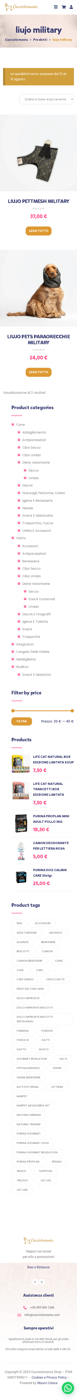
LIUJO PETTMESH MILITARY (38, 201)
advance (55, 933)
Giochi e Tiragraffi (36, 614)
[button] (56, 7)
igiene (57, 1068)
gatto (21, 1049)
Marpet (22, 1096)
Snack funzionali (42, 599)
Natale (27, 508)
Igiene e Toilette (35, 621)
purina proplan (28, 1162)
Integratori (25, 644)
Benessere (30, 561)
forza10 (47, 1031)
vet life (46, 1180)
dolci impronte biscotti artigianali (35, 1019)
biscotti (23, 951)
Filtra (22, 721)
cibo (39, 970)
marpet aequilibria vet (33, 1105)
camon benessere (30, 961)
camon (47, 951)
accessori (43, 923)
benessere (48, 942)
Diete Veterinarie (36, 462)
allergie (23, 942)
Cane (20, 424)
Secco (34, 470)
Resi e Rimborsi (38, 1267)
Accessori (30, 546)
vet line (22, 1190)
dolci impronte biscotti (35, 1008)
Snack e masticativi (37, 515)
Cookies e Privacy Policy (49, 1377)
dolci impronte (28, 998)
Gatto (21, 538)
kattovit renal (28, 1087)
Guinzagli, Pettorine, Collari (43, 493)
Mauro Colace (47, 1383)
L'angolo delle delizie (32, 651)
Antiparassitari (34, 440)
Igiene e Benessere (37, 500)
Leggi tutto (38, 231)
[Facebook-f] (35, 1282)
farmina (23, 1031)
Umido (34, 478)
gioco (44, 1049)
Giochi (27, 485)
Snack (27, 629)
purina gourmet (29, 1133)
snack (21, 1171)
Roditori (22, 667)
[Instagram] (42, 1282)
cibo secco (31, 447)
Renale (57, 1162)
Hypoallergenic (28, 1068)
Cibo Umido (31, 576)
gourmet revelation (32, 1059)
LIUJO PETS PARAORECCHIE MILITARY (38, 339)
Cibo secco (31, 568)
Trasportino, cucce (37, 523)
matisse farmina (29, 1115)
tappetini (45, 1171)
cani (20, 970)
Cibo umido (31, 455)
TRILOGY (22, 1180)
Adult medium (27, 933)
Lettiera (57, 1087)
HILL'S (63, 1059)
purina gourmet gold (33, 1143)
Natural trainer (28, 1124)
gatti (45, 1040)
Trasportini (31, 636)
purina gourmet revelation (37, 1152)
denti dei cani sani (30, 989)
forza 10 (23, 1040)
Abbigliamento (34, 432)
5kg (19, 923)
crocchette (55, 979)
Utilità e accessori (36, 530)
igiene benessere (28, 1077)
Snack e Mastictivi (36, 674)
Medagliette (26, 659)
